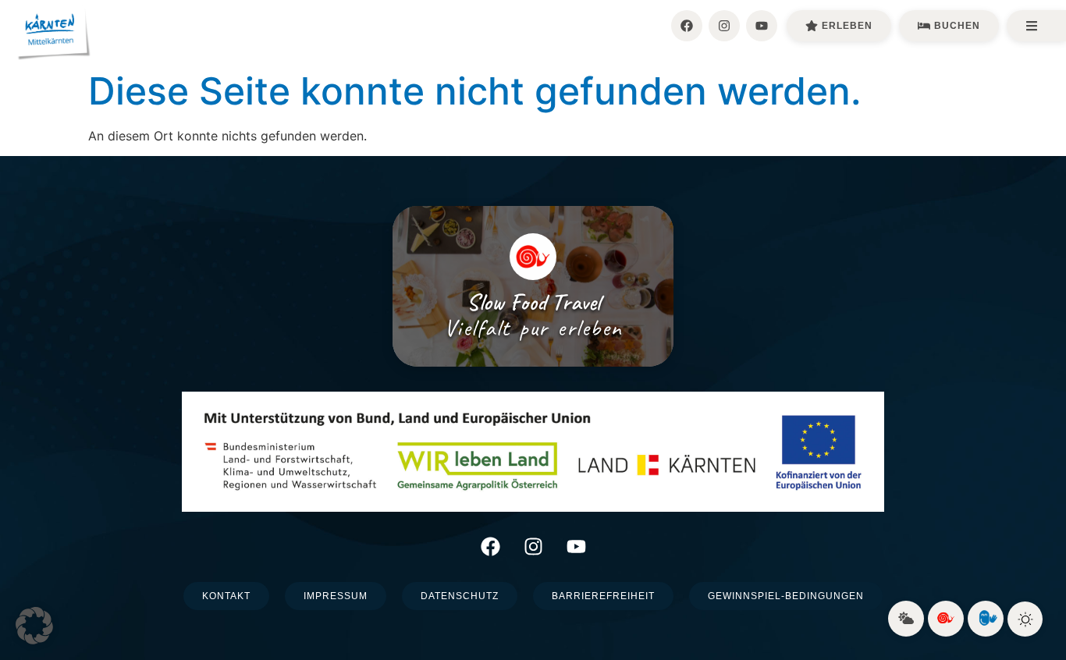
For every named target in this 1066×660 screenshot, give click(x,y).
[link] (906, 619)
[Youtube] (761, 25)
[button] (34, 625)
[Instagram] (724, 25)
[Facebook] (686, 25)
